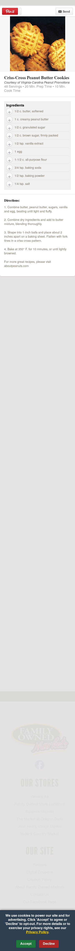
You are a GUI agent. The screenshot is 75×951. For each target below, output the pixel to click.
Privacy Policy (37, 931)
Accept (25, 943)
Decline (49, 943)
